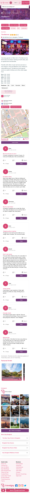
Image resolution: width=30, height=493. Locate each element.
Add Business (19, 467)
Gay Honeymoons (6, 470)
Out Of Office (5, 467)
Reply (21, 163)
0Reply (7, 163)
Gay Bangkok (15, 13)
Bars (18, 28)
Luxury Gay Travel (6, 475)
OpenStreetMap (20, 137)
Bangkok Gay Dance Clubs (9, 447)
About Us (3, 463)
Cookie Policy (4, 474)
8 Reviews (6, 106)
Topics (3, 481)
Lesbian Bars (24, 28)
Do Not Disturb (5, 477)
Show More (3, 31)
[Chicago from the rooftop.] (24, 411)
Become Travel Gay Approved (21, 474)
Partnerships (19, 463)
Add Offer (18, 470)
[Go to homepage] (5, 3)
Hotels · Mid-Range (14, 25)
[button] (16, 125)
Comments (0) (15, 139)
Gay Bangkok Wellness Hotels (10, 452)
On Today (13, 28)
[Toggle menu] (1, 2)
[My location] (3, 490)
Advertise (18, 465)
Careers (18, 472)
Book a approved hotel (17, 490)
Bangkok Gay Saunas (8, 443)
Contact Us (14, 106)
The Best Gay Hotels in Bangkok (11, 438)
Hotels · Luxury (5, 25)
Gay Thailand (7, 13)
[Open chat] (20, 3)
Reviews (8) (4, 139)
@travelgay (8, 391)
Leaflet (14, 137)
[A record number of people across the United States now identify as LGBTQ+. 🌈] (15, 399)
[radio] (11, 35)
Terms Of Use (4, 472)
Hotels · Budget (23, 25)
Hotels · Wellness (5, 28)
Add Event (19, 468)
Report (27, 138)
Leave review (15, 142)
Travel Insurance (5, 479)
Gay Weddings (5, 468)
